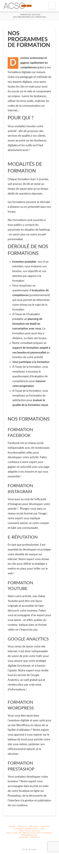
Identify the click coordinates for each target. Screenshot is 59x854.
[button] (52, 5)
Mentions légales (29, 831)
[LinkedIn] (31, 842)
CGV (42, 829)
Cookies (23, 837)
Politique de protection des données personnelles (29, 834)
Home (12, 826)
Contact (35, 837)
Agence (22, 826)
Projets (45, 826)
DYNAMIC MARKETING (26, 829)
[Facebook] (27, 842)
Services (34, 826)
